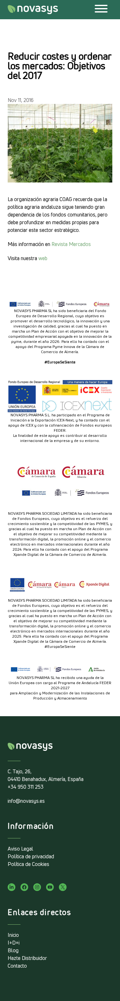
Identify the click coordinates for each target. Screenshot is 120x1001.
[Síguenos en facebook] (24, 887)
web (42, 258)
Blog (13, 950)
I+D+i (14, 942)
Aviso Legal (20, 848)
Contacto (17, 965)
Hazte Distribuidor (27, 958)
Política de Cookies (28, 864)
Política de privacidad (31, 856)
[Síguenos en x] (63, 887)
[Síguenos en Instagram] (37, 887)
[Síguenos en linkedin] (11, 887)
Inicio (13, 934)
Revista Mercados (71, 244)
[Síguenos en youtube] (50, 887)
